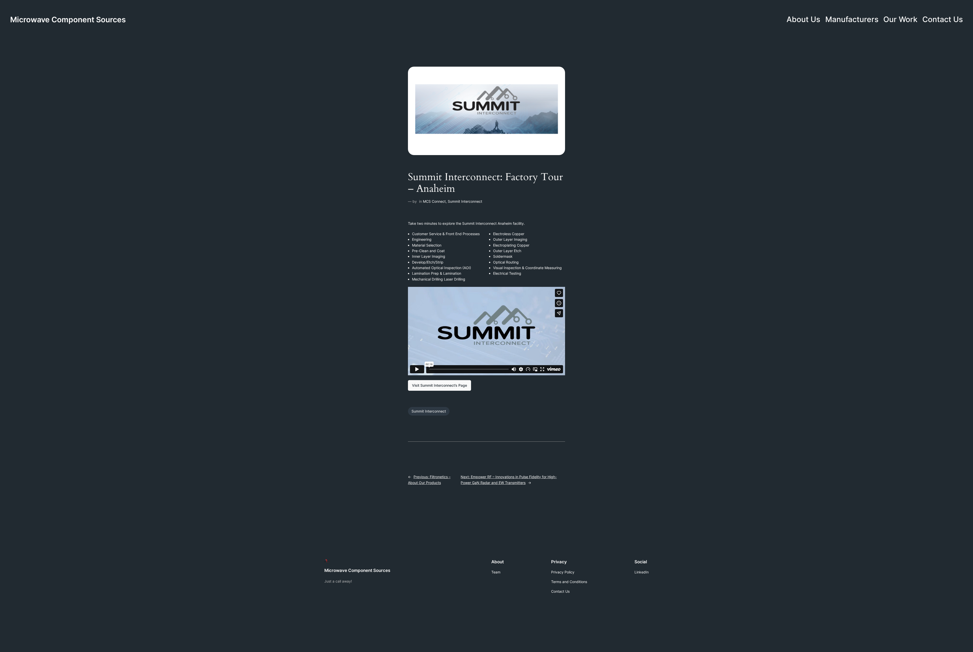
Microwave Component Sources (68, 19)
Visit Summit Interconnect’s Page (439, 385)
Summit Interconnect (465, 201)
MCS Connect (434, 201)
